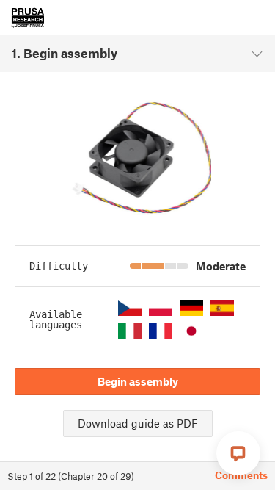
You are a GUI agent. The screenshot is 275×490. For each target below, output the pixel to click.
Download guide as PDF (138, 423)
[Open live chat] (238, 453)
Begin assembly (138, 381)
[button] (130, 308)
